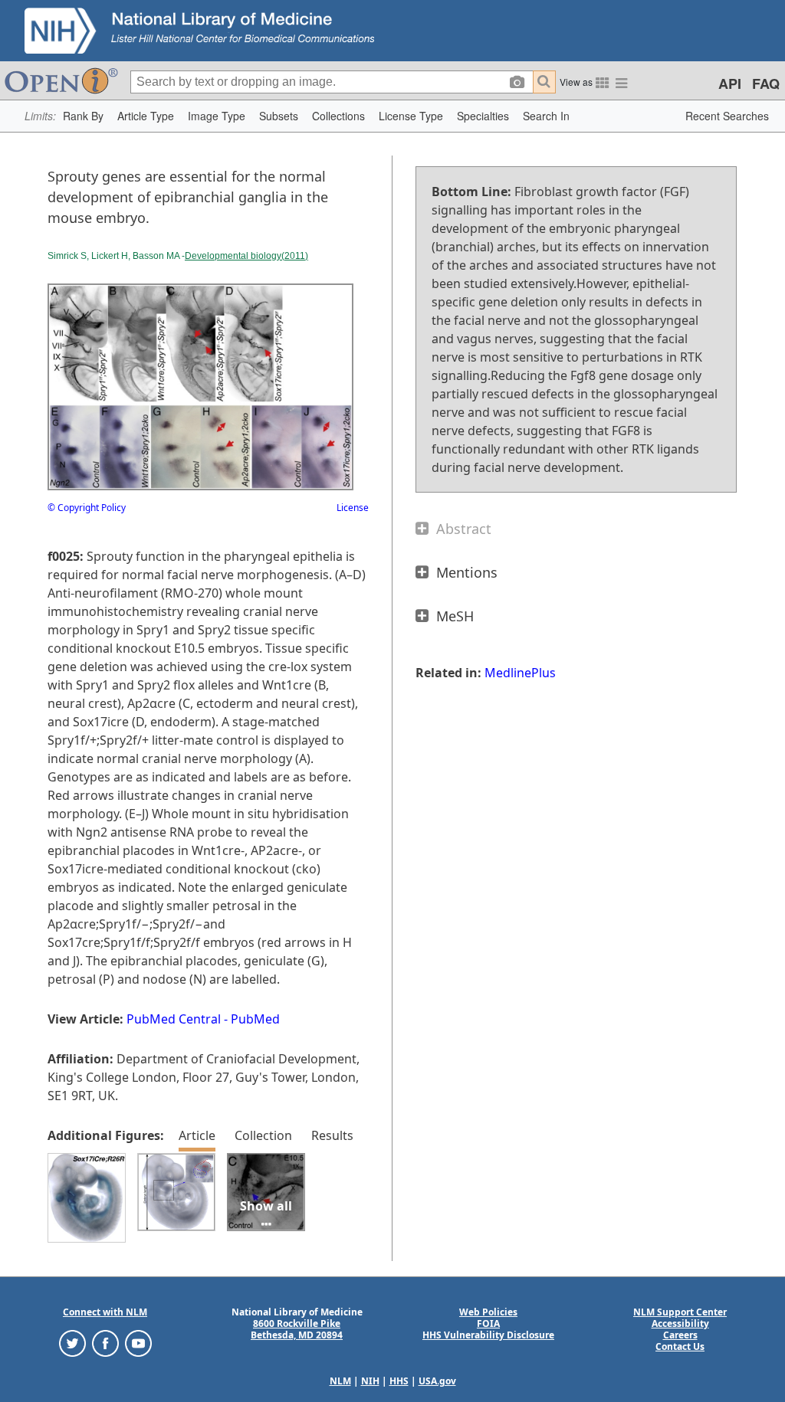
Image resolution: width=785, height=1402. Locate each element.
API (729, 83)
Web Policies (488, 1311)
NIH (370, 1380)
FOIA (488, 1323)
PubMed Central (173, 1019)
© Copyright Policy (87, 507)
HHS (399, 1380)
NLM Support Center (680, 1311)
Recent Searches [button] (727, 115)
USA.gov (437, 1380)
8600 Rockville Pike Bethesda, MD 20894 (297, 1329)
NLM (340, 1380)
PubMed (255, 1019)
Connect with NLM (105, 1311)
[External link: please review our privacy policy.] (72, 1341)
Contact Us (680, 1346)
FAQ (766, 83)
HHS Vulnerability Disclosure (488, 1334)
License (353, 507)
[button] (83, 116)
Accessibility (680, 1323)
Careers (680, 1334)
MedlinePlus (520, 672)
